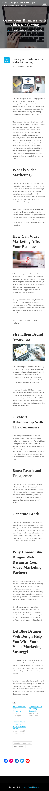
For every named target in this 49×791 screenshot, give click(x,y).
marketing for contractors (22, 743)
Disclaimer (36, 787)
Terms (30, 787)
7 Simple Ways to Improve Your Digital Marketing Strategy (19, 725)
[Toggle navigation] (44, 4)
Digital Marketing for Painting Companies (19, 708)
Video (31, 67)
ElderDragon (20, 67)
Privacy (24, 787)
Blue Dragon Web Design (18, 2)
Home (9, 30)
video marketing (19, 747)
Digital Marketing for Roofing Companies (35, 708)
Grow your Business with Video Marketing (28, 30)
